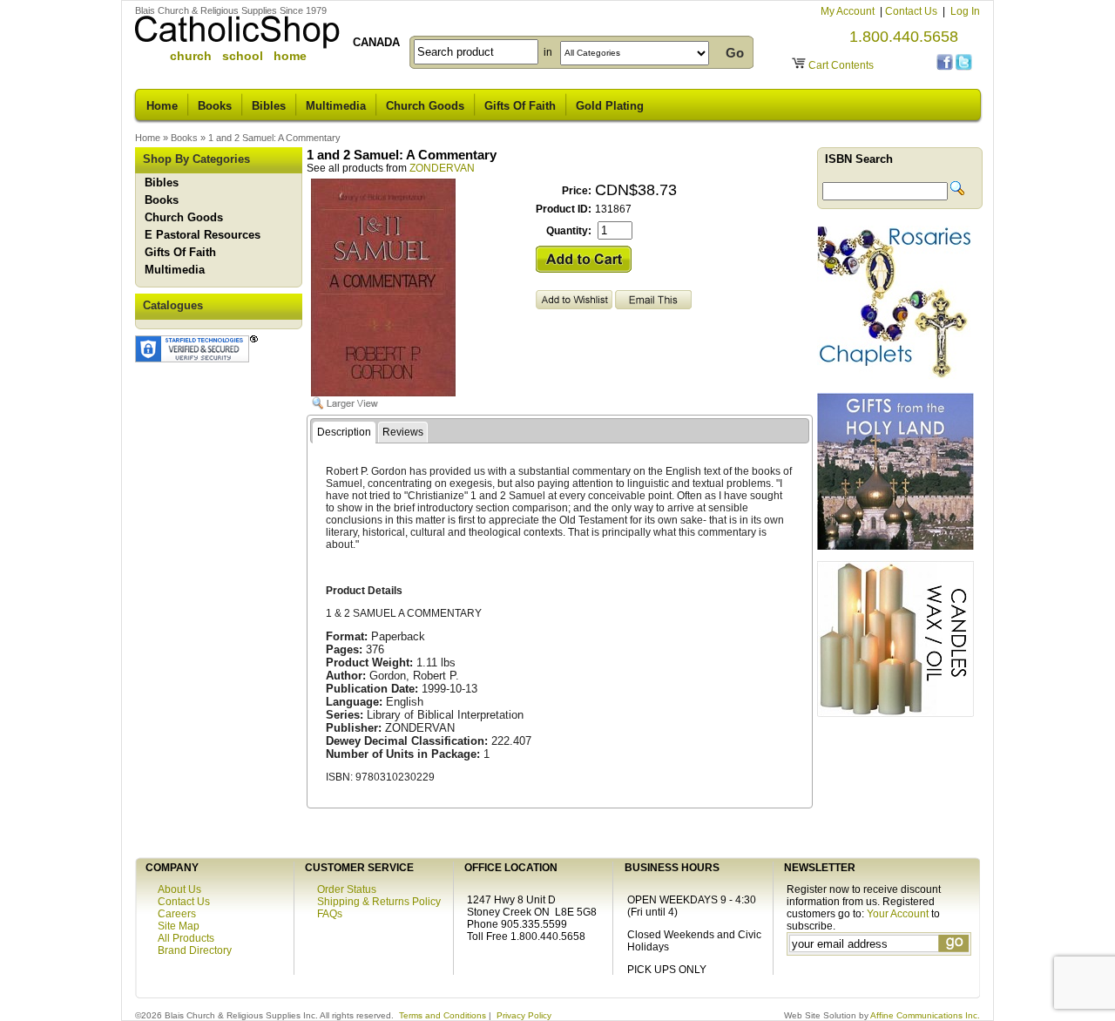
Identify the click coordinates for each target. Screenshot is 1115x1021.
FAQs (329, 914)
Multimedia (336, 105)
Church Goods (425, 105)
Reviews (402, 432)
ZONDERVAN (442, 168)
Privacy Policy (524, 1015)
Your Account (898, 914)
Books (215, 105)
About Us (179, 889)
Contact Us (912, 11)
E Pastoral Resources (202, 234)
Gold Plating (610, 105)
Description (344, 432)
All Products (186, 938)
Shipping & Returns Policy (379, 902)
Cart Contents (841, 65)
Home (162, 105)
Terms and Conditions (442, 1015)
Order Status (346, 889)
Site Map (178, 926)
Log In (965, 11)
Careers (177, 914)
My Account (849, 11)
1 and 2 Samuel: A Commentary (274, 137)
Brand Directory (195, 950)
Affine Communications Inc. (925, 1015)
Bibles (269, 105)
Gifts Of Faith (520, 105)
